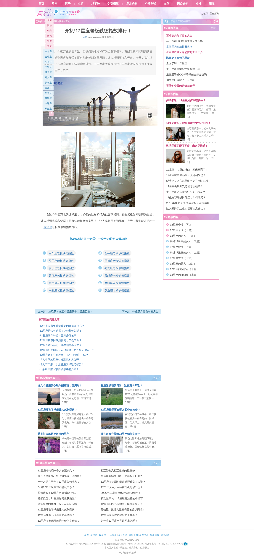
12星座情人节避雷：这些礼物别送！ (61, 330)
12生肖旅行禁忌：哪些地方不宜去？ (61, 345)
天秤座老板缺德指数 (61, 275)
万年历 (204, 13)
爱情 (49, 20)
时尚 (49, 30)
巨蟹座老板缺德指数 (117, 260)
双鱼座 (48, 108)
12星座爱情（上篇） (182, 258)
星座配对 (122, 535)
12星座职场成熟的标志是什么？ (119, 515)
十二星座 (112, 535)
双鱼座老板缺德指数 (117, 290)
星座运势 (154, 535)
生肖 (81, 3)
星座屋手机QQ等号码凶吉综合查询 (186, 74)
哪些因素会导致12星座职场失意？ (120, 433)
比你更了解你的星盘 (178, 57)
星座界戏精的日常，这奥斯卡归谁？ (121, 385)
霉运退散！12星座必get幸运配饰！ (58, 492)
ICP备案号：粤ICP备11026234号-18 (84, 543)
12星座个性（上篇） (182, 230)
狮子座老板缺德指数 (61, 268)
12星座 (102, 535)
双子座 (48, 62)
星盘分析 (131, 3)
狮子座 (48, 72)
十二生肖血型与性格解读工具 (183, 68)
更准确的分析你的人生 (179, 35)
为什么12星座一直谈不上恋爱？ (119, 520)
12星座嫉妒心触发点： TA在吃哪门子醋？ (64, 354)
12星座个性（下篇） (182, 224)
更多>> (156, 378)
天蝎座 (48, 88)
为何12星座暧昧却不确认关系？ (56, 487)
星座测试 (143, 535)
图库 (212, 3)
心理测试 (150, 3)
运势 (68, 3)
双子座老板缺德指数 (61, 260)
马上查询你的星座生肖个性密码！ (185, 41)
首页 (41, 3)
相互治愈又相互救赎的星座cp (118, 470)
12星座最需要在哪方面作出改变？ (120, 409)
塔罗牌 (95, 3)
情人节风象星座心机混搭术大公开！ (60, 359)
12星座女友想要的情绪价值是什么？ (59, 520)
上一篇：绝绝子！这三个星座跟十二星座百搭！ (65, 311)
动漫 (198, 3)
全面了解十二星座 (176, 63)
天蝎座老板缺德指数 (117, 275)
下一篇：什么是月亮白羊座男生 (140, 311)
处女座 (48, 77)
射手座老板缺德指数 (61, 283)
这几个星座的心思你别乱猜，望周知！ (60, 385)
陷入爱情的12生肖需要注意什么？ (186, 208)
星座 (54, 3)
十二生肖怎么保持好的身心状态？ (185, 191)
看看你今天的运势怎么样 (180, 85)
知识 (49, 41)
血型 (166, 3)
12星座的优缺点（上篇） (184, 274)
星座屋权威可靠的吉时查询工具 (184, 52)
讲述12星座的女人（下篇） (186, 241)
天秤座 (48, 82)
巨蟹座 (48, 67)
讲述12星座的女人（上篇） (186, 252)
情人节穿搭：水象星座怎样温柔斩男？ (62, 364)
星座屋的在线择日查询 (179, 46)
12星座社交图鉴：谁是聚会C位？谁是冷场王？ (67, 349)
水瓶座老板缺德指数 (61, 290)
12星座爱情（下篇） (182, 246)
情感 (49, 36)
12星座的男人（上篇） (183, 263)
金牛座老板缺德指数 (117, 253)
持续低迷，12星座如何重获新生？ (57, 498)
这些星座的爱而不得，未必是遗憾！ (58, 503)
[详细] (65, 402)
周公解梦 (182, 3)
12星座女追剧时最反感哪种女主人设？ (123, 481)
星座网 (94, 535)
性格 (49, 25)
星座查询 (214, 13)
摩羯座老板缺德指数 (117, 283)
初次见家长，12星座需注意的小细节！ (123, 498)
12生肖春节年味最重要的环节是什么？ (62, 325)
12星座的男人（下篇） (183, 235)
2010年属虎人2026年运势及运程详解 (187, 203)
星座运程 (165, 535)
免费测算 (113, 3)
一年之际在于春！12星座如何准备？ (59, 481)
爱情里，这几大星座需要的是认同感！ (123, 509)
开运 (49, 46)
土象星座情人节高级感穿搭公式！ (59, 369)
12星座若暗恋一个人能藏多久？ (56, 470)
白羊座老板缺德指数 (61, 253)
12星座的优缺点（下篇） (184, 269)
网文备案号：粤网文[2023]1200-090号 (164, 543)
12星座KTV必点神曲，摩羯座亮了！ (122, 503)
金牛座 (48, 56)
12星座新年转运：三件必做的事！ (59, 335)
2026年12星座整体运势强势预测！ (121, 492)
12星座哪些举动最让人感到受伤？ (57, 409)
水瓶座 (48, 103)
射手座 (48, 93)
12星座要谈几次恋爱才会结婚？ (56, 515)
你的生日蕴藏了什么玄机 (180, 80)
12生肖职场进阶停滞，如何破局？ (186, 197)
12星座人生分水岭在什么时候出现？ (122, 487)
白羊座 (48, 51)
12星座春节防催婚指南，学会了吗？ (61, 340)
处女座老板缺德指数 (117, 268)
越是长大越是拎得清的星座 (53, 433)
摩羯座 (48, 98)
